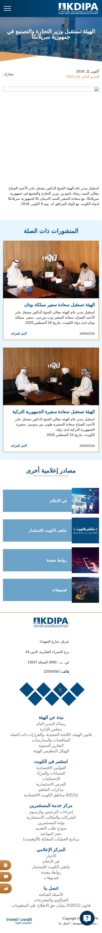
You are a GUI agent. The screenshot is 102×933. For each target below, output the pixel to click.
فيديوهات (58, 591)
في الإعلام (57, 502)
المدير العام (91, 76)
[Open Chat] (87, 918)
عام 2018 (73, 76)
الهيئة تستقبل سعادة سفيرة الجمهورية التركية (53, 412)
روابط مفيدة (57, 561)
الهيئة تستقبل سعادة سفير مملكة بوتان (57, 305)
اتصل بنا (63, 924)
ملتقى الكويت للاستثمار (46, 531)
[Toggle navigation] (7, 8)
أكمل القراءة (18, 334)
